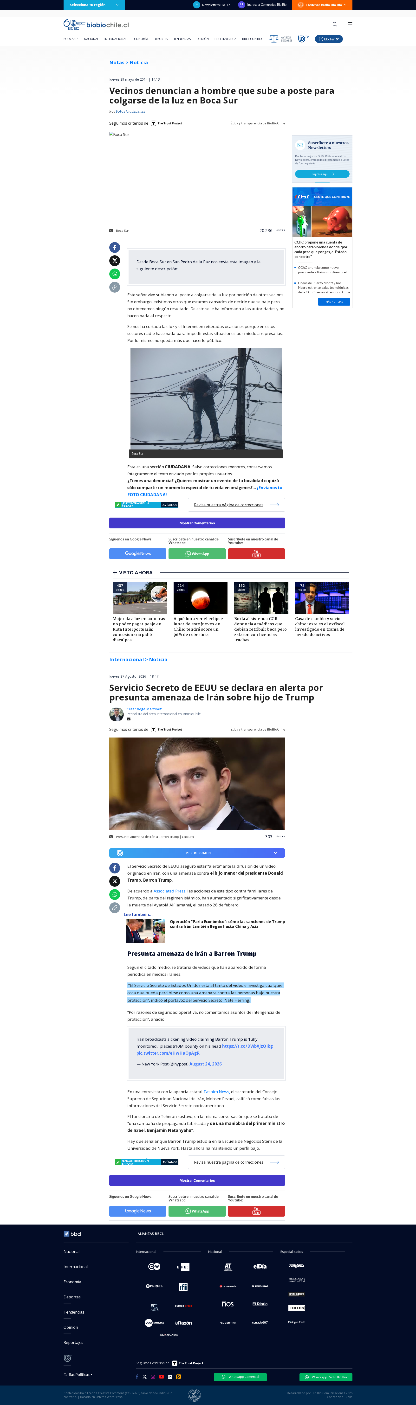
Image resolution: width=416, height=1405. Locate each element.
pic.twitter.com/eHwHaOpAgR (168, 1053)
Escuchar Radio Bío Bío (324, 5)
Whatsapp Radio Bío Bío (329, 1377)
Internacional (115, 39)
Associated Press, (169, 891)
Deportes (161, 39)
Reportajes (73, 1342)
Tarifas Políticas (77, 1374)
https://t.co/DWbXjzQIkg (247, 1046)
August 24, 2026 (205, 1064)
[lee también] (147, 931)
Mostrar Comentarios (197, 523)
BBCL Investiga (225, 39)
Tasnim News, (216, 1091)
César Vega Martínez (144, 709)
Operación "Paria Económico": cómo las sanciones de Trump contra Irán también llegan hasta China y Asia (227, 924)
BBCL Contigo (253, 39)
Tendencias (182, 39)
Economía (140, 39)
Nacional (91, 39)
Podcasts (71, 39)
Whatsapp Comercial (243, 1376)
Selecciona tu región (87, 4)
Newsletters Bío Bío (216, 5)
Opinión (202, 39)
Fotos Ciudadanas (130, 112)
